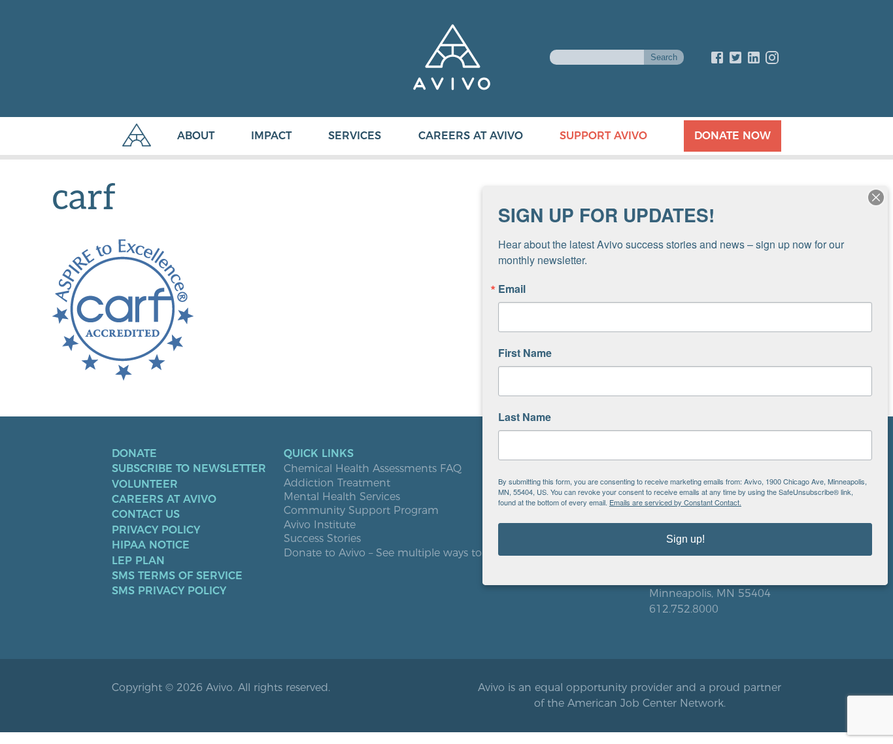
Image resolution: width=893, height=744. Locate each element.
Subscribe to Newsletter (189, 469)
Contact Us (146, 514)
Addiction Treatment (337, 483)
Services (354, 135)
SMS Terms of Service (177, 576)
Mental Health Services (342, 497)
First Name (525, 353)
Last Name (524, 417)
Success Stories (322, 539)
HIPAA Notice (151, 545)
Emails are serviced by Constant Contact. (675, 502)
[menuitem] (182, 136)
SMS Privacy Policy (169, 591)
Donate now (732, 135)
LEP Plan (138, 561)
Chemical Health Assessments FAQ (373, 469)
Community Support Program (361, 510)
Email (512, 289)
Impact (271, 135)
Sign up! (685, 539)
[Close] (876, 197)
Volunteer (145, 484)
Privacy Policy (156, 530)
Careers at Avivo (470, 135)
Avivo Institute (320, 525)
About (195, 135)
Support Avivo (603, 135)
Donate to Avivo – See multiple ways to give (394, 553)
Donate (134, 454)
